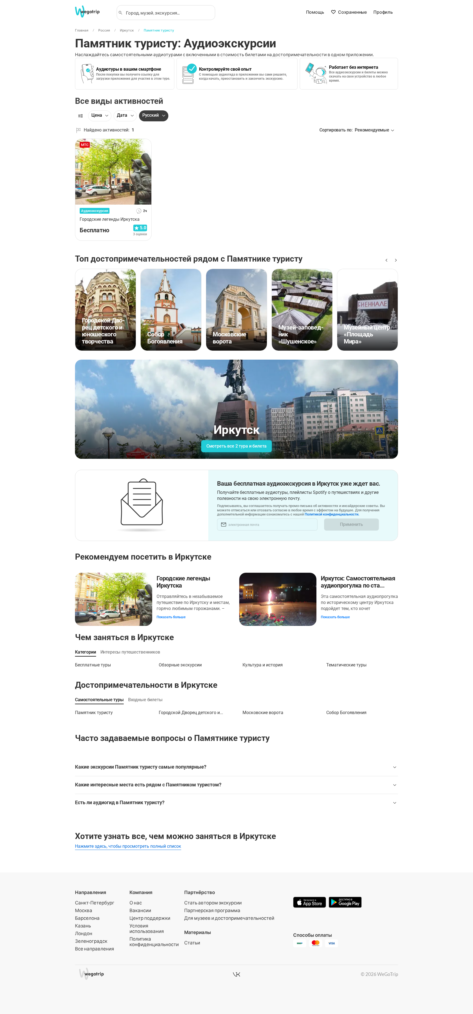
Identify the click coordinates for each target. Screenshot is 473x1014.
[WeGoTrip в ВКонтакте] (236, 974)
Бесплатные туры (93, 665)
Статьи (192, 943)
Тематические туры (346, 665)
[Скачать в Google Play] (345, 903)
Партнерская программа (212, 910)
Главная (81, 30)
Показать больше (171, 617)
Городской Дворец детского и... (191, 712)
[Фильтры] (80, 115)
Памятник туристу (159, 30)
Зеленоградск (91, 941)
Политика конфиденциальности (154, 941)
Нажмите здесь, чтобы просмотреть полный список (128, 846)
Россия (104, 30)
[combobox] (168, 13)
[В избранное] (144, 145)
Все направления (94, 949)
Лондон (83, 933)
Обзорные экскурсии (180, 665)
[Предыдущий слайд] (386, 260)
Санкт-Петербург (94, 903)
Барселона (87, 918)
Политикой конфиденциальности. (332, 514)
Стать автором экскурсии (213, 903)
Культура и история (263, 665)
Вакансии (140, 910)
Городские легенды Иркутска (183, 582)
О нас (135, 903)
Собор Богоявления (346, 712)
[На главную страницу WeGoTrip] (92, 11)
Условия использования (146, 928)
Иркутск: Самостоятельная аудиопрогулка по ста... (358, 582)
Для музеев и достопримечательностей (229, 918)
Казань (83, 926)
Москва (83, 910)
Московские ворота (263, 712)
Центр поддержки (149, 918)
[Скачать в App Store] (309, 903)
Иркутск (127, 30)
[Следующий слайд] (394, 260)
